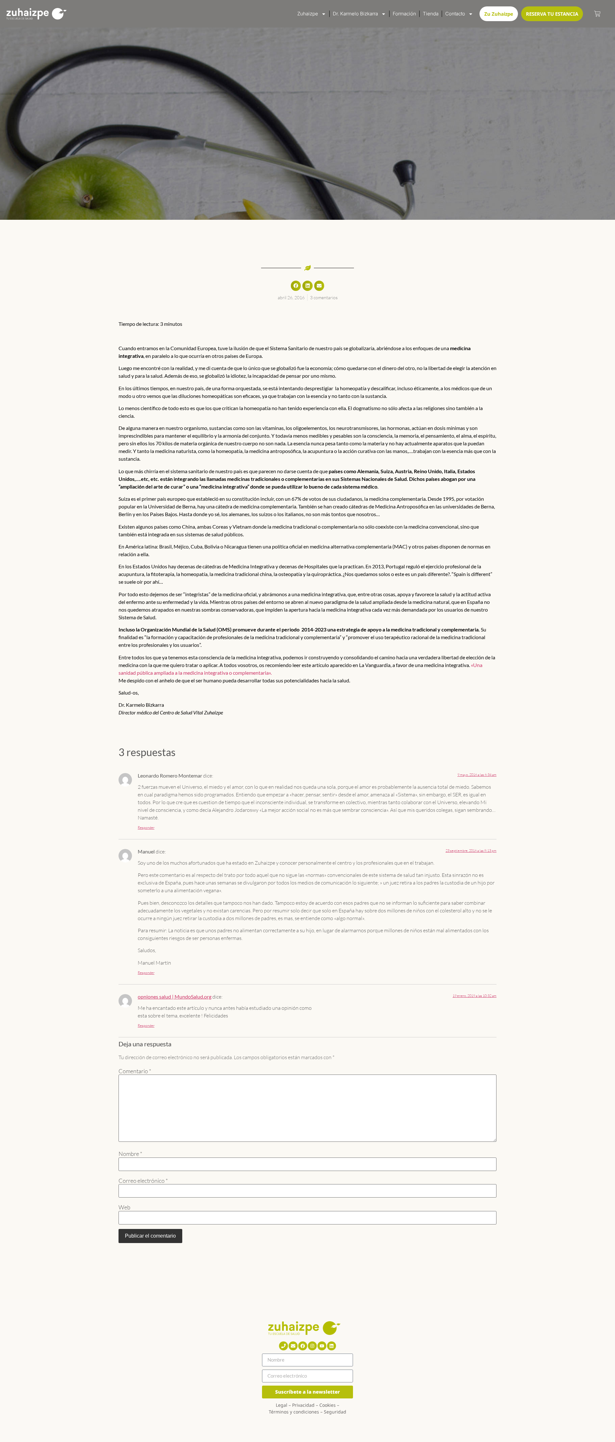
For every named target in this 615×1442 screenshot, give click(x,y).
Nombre (130, 1154)
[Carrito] (597, 13)
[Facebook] (302, 1345)
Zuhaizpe (307, 14)
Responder (146, 827)
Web (124, 1207)
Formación (404, 14)
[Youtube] (321, 1345)
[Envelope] (293, 1345)
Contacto (455, 14)
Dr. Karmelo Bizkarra (355, 14)
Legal (281, 1405)
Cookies (327, 1405)
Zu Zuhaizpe (498, 14)
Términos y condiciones (294, 1412)
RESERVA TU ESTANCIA (552, 14)
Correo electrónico (143, 1180)
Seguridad (335, 1412)
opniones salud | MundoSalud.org (174, 996)
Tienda (431, 14)
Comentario (135, 1071)
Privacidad (303, 1405)
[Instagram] (312, 1345)
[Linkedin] (331, 1345)
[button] (296, 286)
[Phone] (283, 1345)
